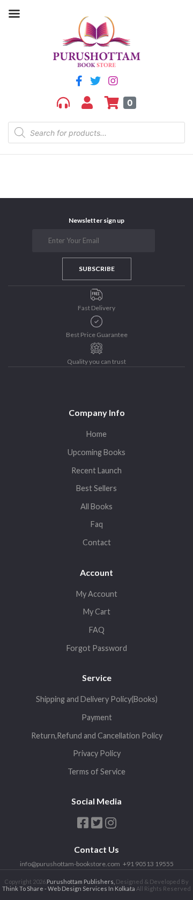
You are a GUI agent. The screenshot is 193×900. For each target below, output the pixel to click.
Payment (96, 717)
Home (96, 433)
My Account (96, 593)
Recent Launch (96, 470)
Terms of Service (96, 771)
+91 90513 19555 (148, 864)
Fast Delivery (96, 308)
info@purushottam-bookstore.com (70, 864)
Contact (97, 542)
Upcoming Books (96, 452)
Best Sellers (96, 488)
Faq (97, 524)
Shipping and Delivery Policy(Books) (97, 699)
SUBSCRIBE (97, 269)
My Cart (96, 611)
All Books (96, 506)
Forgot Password (96, 648)
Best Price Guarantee (97, 335)
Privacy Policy (97, 753)
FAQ (97, 629)
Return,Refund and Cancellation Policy (96, 735)
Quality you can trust (96, 361)
